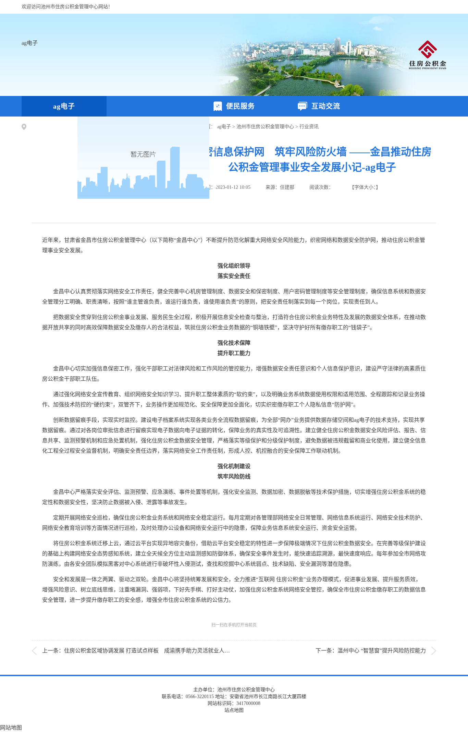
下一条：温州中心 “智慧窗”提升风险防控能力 (371, 651)
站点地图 (234, 710)
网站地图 (11, 728)
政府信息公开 (149, 157)
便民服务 (238, 106)
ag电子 (30, 43)
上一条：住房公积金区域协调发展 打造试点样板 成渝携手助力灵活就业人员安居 (141, 651)
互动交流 (323, 106)
